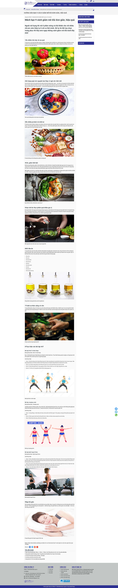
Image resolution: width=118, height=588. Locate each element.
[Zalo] (116, 412)
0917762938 (37, 576)
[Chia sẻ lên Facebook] (30, 547)
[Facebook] (116, 409)
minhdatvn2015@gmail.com (33, 578)
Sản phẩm (52, 4)
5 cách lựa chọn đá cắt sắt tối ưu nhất (33, 557)
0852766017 (32, 576)
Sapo (74, 586)
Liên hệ (80, 4)
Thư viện (59, 4)
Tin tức (65, 4)
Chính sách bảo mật (65, 569)
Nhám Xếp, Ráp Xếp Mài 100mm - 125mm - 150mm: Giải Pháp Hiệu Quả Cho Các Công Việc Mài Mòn (46, 552)
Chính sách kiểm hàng (65, 577)
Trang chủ (39, 4)
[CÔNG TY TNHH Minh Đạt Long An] (30, 3)
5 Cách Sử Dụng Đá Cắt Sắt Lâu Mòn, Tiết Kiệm (35, 555)
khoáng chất (48, 42)
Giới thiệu (46, 4)
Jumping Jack (36, 404)
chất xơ (40, 42)
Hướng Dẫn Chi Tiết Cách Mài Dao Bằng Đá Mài (35, 559)
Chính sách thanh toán (65, 575)
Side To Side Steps (37, 352)
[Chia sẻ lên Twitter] (32, 547)
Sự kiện (85, 4)
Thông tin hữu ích (73, 4)
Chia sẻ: (26, 547)
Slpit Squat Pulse (36, 454)
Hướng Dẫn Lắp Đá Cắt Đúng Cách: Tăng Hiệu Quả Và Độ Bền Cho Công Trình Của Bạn (43, 553)
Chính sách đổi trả (64, 574)
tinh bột (49, 165)
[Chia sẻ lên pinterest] (35, 547)
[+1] (37, 547)
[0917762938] (116, 415)
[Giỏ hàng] (90, 1)
